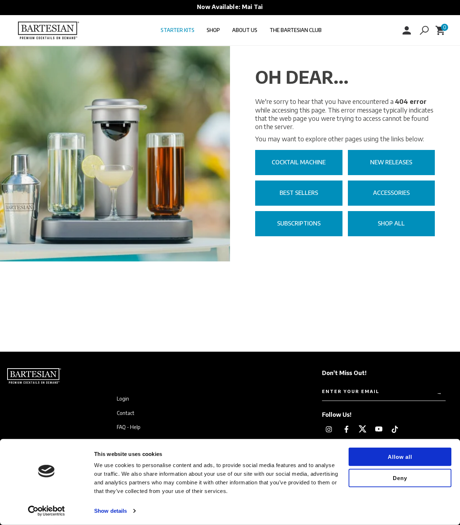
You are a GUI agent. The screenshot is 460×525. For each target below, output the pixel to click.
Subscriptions (299, 223)
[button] (424, 30)
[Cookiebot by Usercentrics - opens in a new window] (46, 511)
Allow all (400, 457)
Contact (125, 413)
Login (123, 398)
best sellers (299, 192)
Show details (110, 511)
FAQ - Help (129, 427)
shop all (391, 223)
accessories (391, 192)
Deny (400, 478)
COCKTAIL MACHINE (299, 162)
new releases (391, 162)
